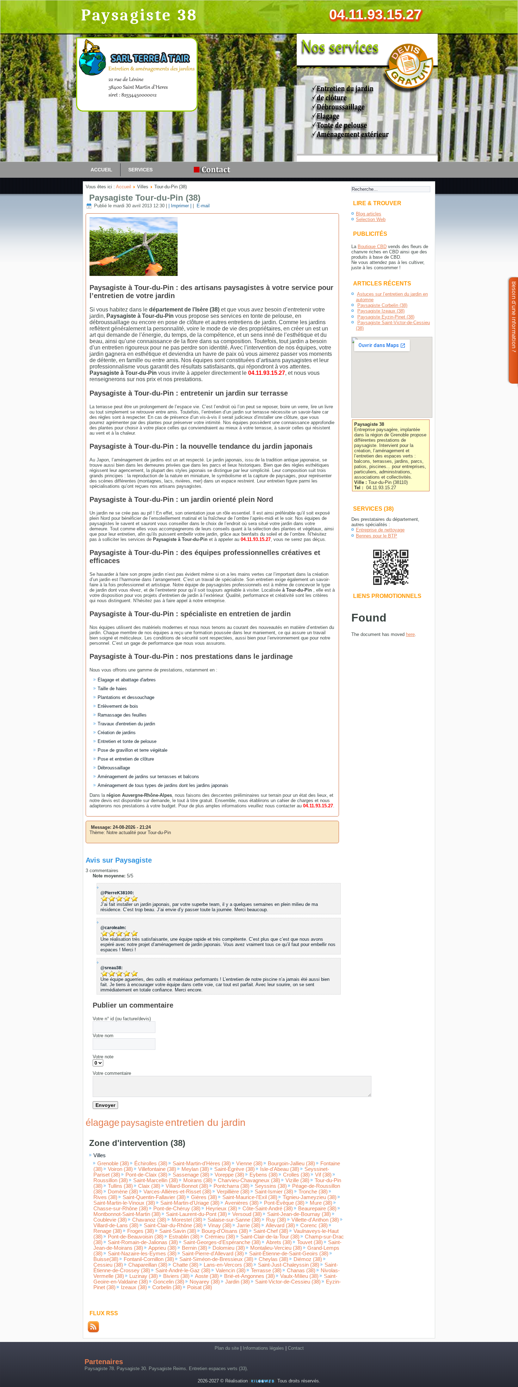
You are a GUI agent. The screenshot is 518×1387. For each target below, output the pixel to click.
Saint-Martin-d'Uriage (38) (190, 1203)
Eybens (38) (263, 1175)
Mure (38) (321, 1203)
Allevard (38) (280, 1225)
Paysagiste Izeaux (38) (381, 311)
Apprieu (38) (162, 1248)
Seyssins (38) (271, 1186)
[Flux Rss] (93, 1331)
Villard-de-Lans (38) (115, 1225)
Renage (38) (107, 1231)
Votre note (103, 1056)
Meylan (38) (195, 1169)
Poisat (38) (199, 1287)
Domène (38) (123, 1191)
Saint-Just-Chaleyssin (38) (288, 1265)
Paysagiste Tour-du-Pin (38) (145, 197)
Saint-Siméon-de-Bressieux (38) (216, 1259)
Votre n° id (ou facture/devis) (122, 1018)
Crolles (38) (296, 1175)
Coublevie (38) (110, 1220)
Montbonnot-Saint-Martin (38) (127, 1214)
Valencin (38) (231, 1270)
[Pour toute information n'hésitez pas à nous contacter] (214, 170)
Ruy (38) (276, 1220)
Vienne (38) (249, 1163)
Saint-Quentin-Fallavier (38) (154, 1197)
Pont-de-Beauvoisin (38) (136, 1237)
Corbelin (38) (167, 1287)
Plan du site (227, 1348)
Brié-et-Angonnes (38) (249, 1276)
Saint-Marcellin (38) (155, 1180)
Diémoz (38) (308, 1259)
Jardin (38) (237, 1282)
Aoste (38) (207, 1276)
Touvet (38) (310, 1242)
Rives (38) (105, 1197)
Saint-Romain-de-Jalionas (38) (143, 1242)
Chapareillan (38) (147, 1265)
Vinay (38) (220, 1225)
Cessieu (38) (108, 1265)
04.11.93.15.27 (375, 14)
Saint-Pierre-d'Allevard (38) (213, 1253)
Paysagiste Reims (167, 1368)
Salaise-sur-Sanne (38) (234, 1220)
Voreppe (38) (229, 1175)
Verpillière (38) (233, 1191)
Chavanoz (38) (149, 1220)
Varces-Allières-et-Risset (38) (177, 1191)
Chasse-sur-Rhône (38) (120, 1208)
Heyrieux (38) (221, 1208)
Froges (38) (140, 1231)
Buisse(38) (105, 1259)
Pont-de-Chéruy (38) (177, 1208)
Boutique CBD (372, 246)
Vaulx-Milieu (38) (299, 1276)
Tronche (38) (313, 1191)
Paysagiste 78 (99, 1368)
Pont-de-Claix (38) (146, 1175)
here (410, 634)
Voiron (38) (120, 1169)
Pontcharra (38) (231, 1186)
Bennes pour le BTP (376, 535)
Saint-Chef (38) (270, 1231)
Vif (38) (323, 1175)
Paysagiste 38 (139, 15)
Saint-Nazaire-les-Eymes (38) (142, 1253)
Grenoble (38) (113, 1163)
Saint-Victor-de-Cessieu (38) (288, 1282)
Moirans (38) (197, 1180)
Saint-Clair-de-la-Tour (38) (270, 1237)
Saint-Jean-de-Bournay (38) (299, 1214)
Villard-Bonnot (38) (187, 1186)
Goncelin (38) (168, 1282)
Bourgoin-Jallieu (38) (291, 1163)
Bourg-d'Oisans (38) (225, 1231)
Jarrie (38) (248, 1225)
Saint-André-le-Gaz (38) (182, 1270)
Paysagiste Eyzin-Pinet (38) (385, 317)
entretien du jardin (205, 1122)
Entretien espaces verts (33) (218, 1368)
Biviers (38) (176, 1276)
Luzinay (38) (143, 1276)
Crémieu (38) (220, 1237)
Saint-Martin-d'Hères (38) (202, 1163)
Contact (296, 1348)
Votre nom (103, 1035)
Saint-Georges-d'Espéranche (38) (222, 1242)
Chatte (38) (185, 1265)
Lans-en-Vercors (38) (228, 1265)
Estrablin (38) (184, 1237)
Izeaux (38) (134, 1287)
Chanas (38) (301, 1270)
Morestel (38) (187, 1220)
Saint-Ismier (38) (274, 1191)
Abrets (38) (279, 1242)
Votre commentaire (112, 1073)
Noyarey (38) (205, 1282)
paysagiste (142, 1123)
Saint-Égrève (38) (234, 1169)
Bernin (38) (194, 1248)
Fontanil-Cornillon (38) (149, 1259)
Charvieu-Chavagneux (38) (249, 1180)
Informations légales (263, 1348)
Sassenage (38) (191, 1175)
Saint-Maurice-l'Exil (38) (249, 1197)
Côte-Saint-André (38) (267, 1208)
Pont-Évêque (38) (284, 1203)
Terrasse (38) (266, 1270)
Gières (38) (204, 1197)
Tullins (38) (120, 1186)
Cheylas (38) (273, 1259)
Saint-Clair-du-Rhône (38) (173, 1225)
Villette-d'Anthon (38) (315, 1220)
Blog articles (368, 213)
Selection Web (371, 219)
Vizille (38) (297, 1180)
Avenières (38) (242, 1203)
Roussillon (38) (110, 1180)
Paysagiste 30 (131, 1368)
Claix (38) (149, 1186)
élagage (102, 1122)
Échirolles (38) (150, 1163)
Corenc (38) (314, 1225)
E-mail (202, 205)
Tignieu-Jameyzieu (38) (310, 1197)
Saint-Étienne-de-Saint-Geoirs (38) (288, 1253)
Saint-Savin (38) (177, 1231)
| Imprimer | (179, 205)
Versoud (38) (247, 1214)
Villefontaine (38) (157, 1169)
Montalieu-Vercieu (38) (276, 1248)
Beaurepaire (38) (317, 1208)
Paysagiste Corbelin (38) (382, 305)
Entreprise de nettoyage (380, 529)
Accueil (101, 169)
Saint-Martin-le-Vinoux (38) (124, 1203)
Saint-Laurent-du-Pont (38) (196, 1214)
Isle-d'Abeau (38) (279, 1169)
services (140, 169)
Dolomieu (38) (228, 1248)
